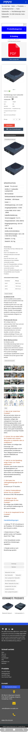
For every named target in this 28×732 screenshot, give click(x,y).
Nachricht (4, 663)
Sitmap (23, 726)
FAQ (3, 659)
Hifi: (5, 104)
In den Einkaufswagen (15, 129)
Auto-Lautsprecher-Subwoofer (12, 578)
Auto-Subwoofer (9, 575)
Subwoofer (18, 575)
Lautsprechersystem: (8, 111)
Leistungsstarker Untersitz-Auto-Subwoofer (20, 613)
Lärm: (5, 101)
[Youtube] (12, 629)
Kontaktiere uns (5, 661)
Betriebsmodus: (8, 108)
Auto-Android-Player (7, 677)
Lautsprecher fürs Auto (10, 586)
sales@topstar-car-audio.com (10, 708)
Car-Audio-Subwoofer (10, 580)
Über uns (4, 654)
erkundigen (9, 125)
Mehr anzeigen (13, 59)
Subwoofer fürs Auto (10, 572)
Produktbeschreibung (10, 135)
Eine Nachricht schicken (11, 687)
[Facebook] (3, 629)
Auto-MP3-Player (6, 671)
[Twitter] (9, 629)
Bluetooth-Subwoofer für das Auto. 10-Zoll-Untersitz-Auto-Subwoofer (7, 613)
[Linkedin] (6, 629)
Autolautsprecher (6, 673)
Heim (3, 652)
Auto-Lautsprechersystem (11, 591)
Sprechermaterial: (8, 115)
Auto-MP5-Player (6, 675)
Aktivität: (6, 106)
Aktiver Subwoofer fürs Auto (12, 583)
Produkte (4, 656)
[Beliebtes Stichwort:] (25, 24)
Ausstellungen (5, 657)
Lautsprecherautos (9, 589)
